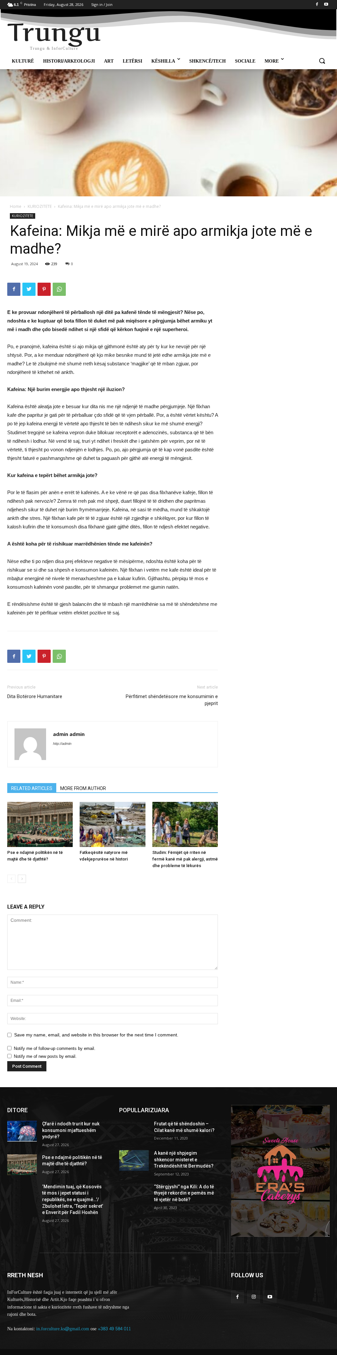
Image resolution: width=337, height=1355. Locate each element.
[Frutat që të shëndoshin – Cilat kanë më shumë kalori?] (134, 1131)
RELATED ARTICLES (31, 788)
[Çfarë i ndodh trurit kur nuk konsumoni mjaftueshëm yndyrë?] (22, 1131)
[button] (322, 61)
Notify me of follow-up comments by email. (54, 1048)
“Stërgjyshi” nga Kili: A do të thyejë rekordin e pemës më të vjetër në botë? (184, 1193)
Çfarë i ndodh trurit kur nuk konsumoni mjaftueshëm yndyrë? (70, 1130)
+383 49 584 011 (114, 1329)
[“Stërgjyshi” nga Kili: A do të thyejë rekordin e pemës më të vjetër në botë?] (134, 1194)
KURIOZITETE (40, 206)
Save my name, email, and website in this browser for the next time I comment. (96, 1034)
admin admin (69, 734)
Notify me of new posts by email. (45, 1056)
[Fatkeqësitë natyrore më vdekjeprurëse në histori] (112, 824)
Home (15, 206)
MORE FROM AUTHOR (83, 788)
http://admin (62, 744)
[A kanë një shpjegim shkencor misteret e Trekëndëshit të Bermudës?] (134, 1160)
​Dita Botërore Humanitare (34, 696)
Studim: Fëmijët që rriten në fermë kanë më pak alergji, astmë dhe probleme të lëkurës (185, 859)
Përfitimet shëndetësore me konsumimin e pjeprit (172, 699)
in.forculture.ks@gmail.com (62, 1329)
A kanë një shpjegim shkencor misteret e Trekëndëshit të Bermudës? (184, 1159)
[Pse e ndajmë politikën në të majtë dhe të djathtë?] (40, 824)
